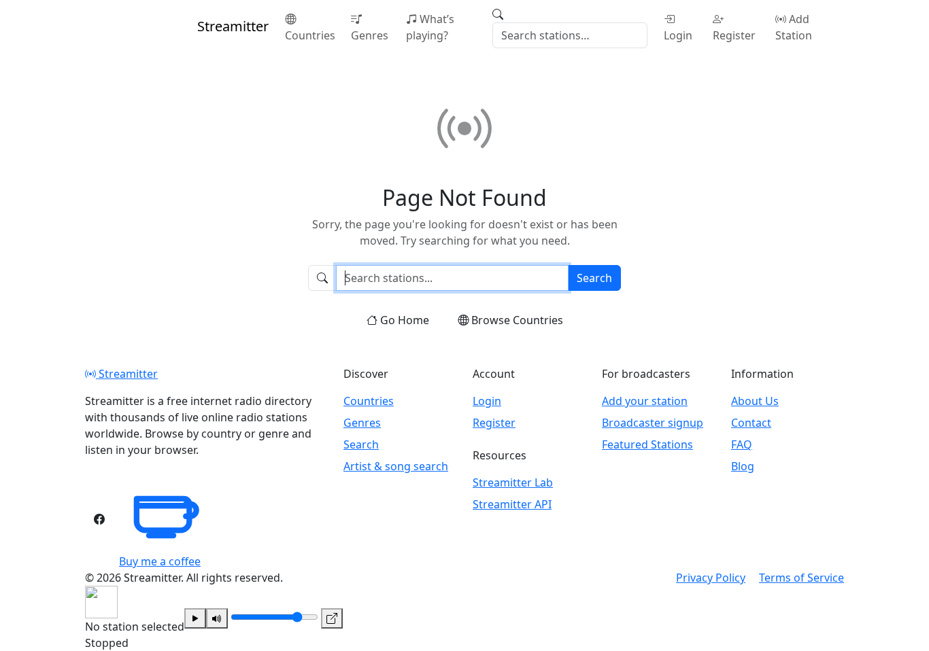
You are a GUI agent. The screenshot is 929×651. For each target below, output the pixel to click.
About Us (755, 400)
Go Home (404, 320)
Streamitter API (512, 504)
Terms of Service (801, 577)
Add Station (793, 27)
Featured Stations (647, 444)
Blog (742, 466)
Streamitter (127, 373)
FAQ (741, 444)
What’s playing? (430, 27)
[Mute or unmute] (217, 618)
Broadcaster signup (652, 422)
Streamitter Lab (513, 482)
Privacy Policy (710, 577)
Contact (751, 422)
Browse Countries (517, 320)
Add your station (645, 400)
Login (678, 35)
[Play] (195, 618)
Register (734, 35)
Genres (369, 35)
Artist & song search (395, 466)
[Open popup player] (332, 618)
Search (594, 277)
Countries (310, 35)
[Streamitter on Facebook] (99, 519)
